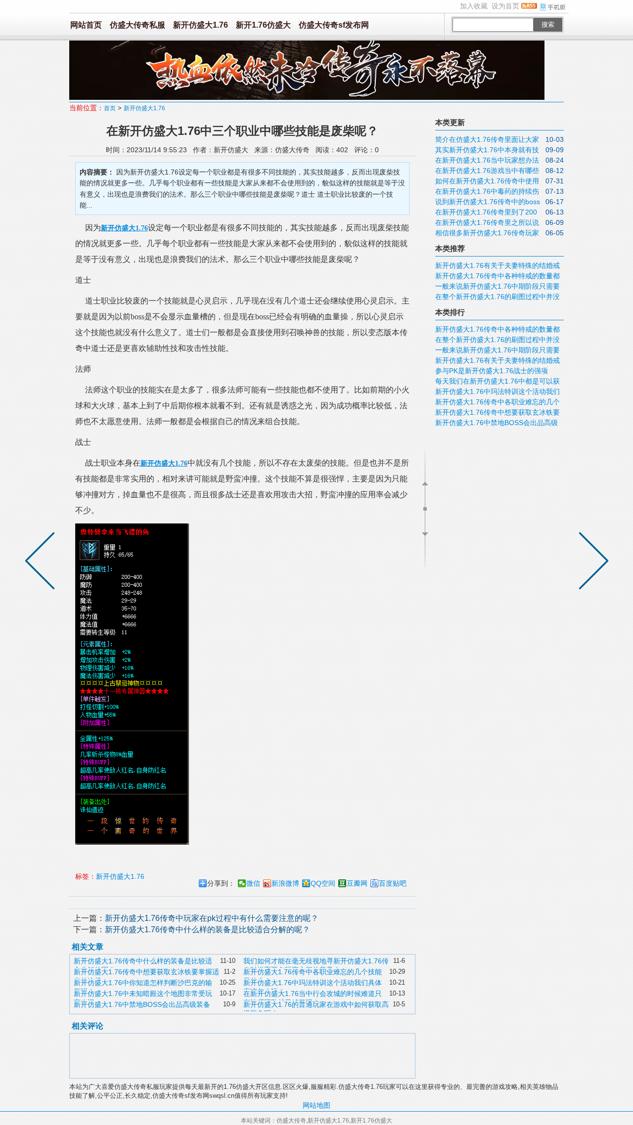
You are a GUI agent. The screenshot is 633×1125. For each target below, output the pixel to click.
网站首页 (86, 25)
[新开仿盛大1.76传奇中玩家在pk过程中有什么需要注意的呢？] (591, 562)
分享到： (221, 883)
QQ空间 (323, 883)
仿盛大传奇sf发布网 (334, 25)
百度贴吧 (393, 883)
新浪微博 (285, 883)
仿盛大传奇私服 (137, 25)
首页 (110, 108)
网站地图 (316, 1105)
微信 (253, 883)
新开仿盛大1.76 (200, 25)
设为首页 (505, 6)
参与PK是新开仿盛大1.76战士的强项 (491, 371)
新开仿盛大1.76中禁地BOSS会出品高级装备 (142, 1004)
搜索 (548, 24)
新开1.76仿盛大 (263, 25)
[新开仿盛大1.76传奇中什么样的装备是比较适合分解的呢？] (42, 562)
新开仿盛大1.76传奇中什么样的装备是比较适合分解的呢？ (207, 929)
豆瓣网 (357, 883)
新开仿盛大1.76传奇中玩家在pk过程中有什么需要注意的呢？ (211, 918)
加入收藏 (474, 6)
